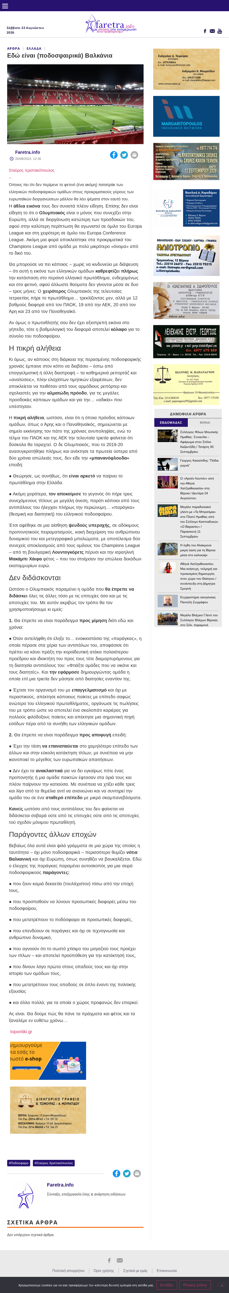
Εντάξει (166, 1285)
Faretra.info (27, 152)
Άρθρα (13, 48)
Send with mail (134, 155)
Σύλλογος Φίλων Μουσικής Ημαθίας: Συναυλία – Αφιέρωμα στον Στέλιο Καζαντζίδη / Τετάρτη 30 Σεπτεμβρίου (199, 441)
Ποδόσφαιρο (19, 1163)
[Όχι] (222, 1285)
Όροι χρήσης (104, 1271)
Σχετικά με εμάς (135, 1271)
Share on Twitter (124, 155)
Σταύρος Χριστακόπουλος (32, 170)
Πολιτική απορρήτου (68, 1271)
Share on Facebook (114, 155)
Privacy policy (195, 1285)
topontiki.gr (20, 1031)
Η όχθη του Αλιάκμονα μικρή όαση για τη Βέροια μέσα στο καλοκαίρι (197, 550)
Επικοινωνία (167, 1271)
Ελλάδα (34, 48)
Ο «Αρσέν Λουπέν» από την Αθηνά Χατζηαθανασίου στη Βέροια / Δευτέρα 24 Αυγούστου (197, 488)
